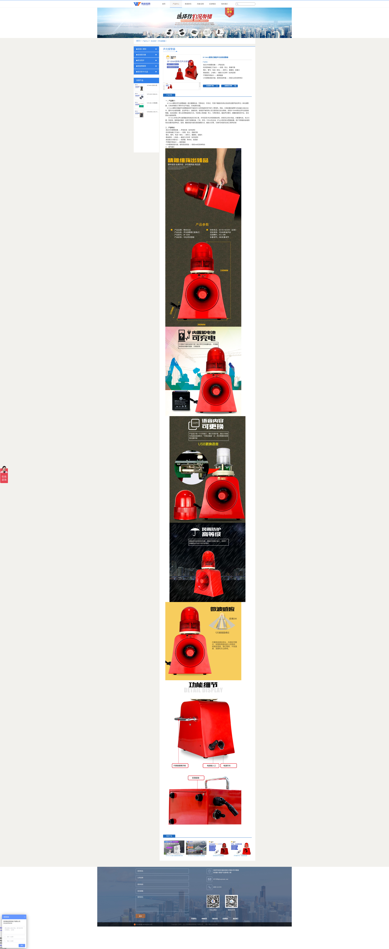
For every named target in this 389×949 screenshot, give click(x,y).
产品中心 (145, 41)
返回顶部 (3, 948)
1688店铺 (3, 930)
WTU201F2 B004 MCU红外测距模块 (156, 94)
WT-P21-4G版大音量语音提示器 (174, 855)
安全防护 (153, 41)
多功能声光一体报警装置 (240, 855)
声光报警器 (161, 41)
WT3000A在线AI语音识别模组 (155, 85)
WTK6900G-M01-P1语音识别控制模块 (157, 112)
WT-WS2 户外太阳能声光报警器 (196, 855)
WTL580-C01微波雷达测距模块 (155, 103)
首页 (163, 4)
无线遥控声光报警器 (218, 855)
